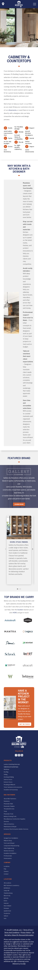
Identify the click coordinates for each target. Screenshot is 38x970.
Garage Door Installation (11, 838)
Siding (5, 774)
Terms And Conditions (11, 932)
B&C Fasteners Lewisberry (11, 885)
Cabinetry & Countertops (11, 767)
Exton (5, 900)
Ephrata (6, 898)
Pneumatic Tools (8, 814)
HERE (15, 613)
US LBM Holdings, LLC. (14, 930)
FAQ (5, 869)
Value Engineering (9, 848)
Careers (6, 871)
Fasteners (7, 801)
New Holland (7, 905)
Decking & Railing (9, 777)
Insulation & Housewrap (11, 789)
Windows (6, 769)
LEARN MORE (19, 504)
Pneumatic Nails (8, 803)
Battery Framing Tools (10, 816)
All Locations (7, 883)
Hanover (6, 903)
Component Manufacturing (11, 845)
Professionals (8, 856)
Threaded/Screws (9, 809)
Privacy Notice (26, 932)
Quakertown (7, 911)
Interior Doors (8, 779)
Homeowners (8, 858)
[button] (34, 4)
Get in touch (24, 724)
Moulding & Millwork (9, 784)
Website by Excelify (19, 964)
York (5, 918)
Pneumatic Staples (9, 806)
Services (6, 821)
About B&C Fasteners (10, 798)
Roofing (6, 772)
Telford (6, 916)
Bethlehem (7, 888)
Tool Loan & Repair (9, 843)
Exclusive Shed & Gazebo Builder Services (16, 829)
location (20, 610)
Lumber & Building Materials (12, 764)
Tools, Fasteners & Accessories (13, 787)
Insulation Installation (10, 853)
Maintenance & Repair (10, 826)
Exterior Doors (8, 782)
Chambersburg (8, 893)
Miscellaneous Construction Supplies (14, 819)
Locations (6, 866)
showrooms (12, 110)
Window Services (9, 850)
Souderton (7, 913)
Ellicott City (7, 895)
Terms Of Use (28, 930)
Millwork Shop (8, 840)
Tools (5, 811)
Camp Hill (6, 890)
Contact (6, 874)
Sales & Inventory (9, 824)
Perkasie (6, 908)
